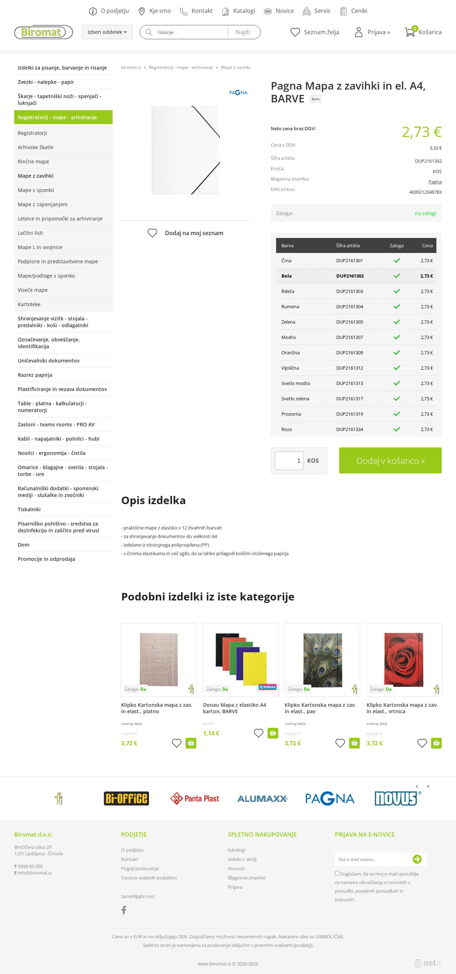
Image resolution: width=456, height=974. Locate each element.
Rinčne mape (33, 161)
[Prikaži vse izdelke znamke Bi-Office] (126, 798)
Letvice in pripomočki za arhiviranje (60, 218)
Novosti (236, 868)
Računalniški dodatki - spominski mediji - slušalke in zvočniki (58, 491)
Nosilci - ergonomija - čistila (52, 453)
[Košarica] (423, 32)
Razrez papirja (35, 374)
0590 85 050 (30, 866)
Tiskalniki (29, 509)
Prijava (379, 32)
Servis (323, 11)
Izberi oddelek (106, 32)
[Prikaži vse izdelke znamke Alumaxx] (262, 798)
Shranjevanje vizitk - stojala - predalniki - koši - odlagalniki (53, 322)
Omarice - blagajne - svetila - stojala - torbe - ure (63, 470)
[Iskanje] (244, 32)
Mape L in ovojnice (40, 247)
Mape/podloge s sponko (46, 275)
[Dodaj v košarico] (191, 743)
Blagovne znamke (246, 877)
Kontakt (202, 11)
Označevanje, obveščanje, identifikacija (49, 343)
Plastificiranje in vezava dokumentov (62, 389)
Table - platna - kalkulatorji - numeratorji (52, 407)
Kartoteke (29, 304)
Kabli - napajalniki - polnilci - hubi (58, 438)
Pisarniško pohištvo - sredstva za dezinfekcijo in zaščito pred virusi (58, 527)
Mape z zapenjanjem (43, 204)
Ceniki (359, 11)
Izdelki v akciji (242, 859)
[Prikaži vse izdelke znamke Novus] (398, 798)
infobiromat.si (35, 872)
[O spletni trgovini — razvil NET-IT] (428, 963)
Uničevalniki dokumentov (48, 360)
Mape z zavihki (35, 175)
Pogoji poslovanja (140, 868)
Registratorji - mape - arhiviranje (57, 117)
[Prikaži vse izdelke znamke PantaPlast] (194, 798)
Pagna (435, 181)
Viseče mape (33, 289)
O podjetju (115, 11)
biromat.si (131, 67)
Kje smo (160, 11)
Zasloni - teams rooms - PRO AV (56, 424)
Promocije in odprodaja (46, 559)
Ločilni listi (30, 232)
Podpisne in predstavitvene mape (58, 261)
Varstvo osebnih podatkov (149, 877)
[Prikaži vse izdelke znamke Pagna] (330, 798)
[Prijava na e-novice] (417, 859)
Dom (23, 544)
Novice (285, 11)
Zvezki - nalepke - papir (46, 81)
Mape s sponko (36, 190)
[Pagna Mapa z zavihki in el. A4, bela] (185, 149)
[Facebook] (125, 911)
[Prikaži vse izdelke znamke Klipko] (58, 798)
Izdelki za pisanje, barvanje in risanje (62, 67)
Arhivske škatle (35, 147)
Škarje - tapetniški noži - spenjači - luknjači (60, 99)
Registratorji (32, 133)
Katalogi (244, 11)
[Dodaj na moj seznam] (176, 744)
